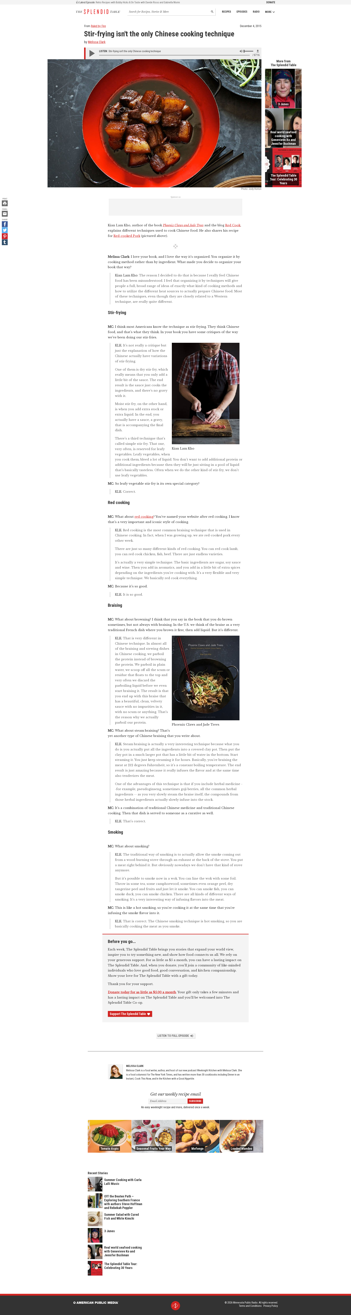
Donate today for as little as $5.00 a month (142, 992)
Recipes (226, 11)
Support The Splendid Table (128, 1014)
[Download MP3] (258, 51)
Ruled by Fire (98, 26)
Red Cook (232, 225)
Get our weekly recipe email (175, 1094)
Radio (256, 11)
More (268, 11)
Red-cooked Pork (127, 236)
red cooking (144, 516)
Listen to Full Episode (173, 1035)
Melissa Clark (96, 42)
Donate (270, 2)
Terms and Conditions (250, 1305)
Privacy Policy (270, 1305)
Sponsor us (176, 197)
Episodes (242, 11)
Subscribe (195, 1101)
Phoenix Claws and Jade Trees (183, 225)
